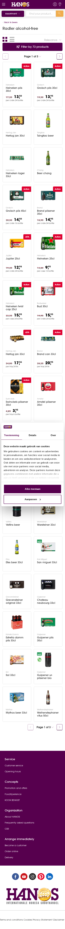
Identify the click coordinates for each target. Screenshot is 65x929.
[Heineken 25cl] (48, 243)
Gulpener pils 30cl (45, 639)
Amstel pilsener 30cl (46, 403)
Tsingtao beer (45, 135)
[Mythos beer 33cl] (16, 697)
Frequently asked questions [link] (19, 822)
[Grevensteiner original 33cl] (16, 584)
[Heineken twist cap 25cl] (16, 291)
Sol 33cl (10, 675)
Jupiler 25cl (13, 258)
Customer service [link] (14, 765)
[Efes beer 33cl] (16, 547)
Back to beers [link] (11, 22)
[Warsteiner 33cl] (48, 509)
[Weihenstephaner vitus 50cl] (48, 697)
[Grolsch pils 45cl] (16, 195)
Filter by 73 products (34, 47)
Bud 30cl (42, 306)
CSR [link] (7, 828)
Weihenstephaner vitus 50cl (48, 714)
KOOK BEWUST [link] (12, 800)
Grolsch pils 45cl (16, 210)
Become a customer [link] (16, 845)
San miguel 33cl (47, 562)
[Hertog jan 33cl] (16, 338)
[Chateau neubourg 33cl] (48, 584)
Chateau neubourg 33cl (46, 601)
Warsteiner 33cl (46, 524)
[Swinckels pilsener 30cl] (16, 386)
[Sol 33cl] (16, 659)
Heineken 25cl (45, 258)
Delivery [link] (9, 857)
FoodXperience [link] (13, 794)
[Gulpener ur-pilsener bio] (48, 659)
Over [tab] (53, 435)
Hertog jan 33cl (15, 354)
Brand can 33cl (46, 354)
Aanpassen (31, 499)
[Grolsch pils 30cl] (48, 72)
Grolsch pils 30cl (47, 87)
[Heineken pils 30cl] (16, 72)
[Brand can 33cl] (48, 338)
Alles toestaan (32, 489)
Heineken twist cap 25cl (14, 308)
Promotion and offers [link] (16, 788)
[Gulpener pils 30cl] (48, 622)
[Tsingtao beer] (48, 120)
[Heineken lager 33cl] (16, 158)
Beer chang (44, 173)
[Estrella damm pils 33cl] (16, 622)
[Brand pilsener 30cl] (48, 195)
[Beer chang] (48, 158)
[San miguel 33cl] (48, 547)
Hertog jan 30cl (15, 135)
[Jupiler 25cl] (16, 243)
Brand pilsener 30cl (46, 212)
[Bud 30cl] (48, 291)
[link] (26, 4)
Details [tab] (32, 435)
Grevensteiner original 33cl (14, 601)
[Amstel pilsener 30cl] (48, 386)
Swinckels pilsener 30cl (17, 403)
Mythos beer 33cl (16, 712)
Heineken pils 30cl (14, 89)
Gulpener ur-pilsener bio (44, 677)
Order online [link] (11, 851)
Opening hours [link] (13, 771)
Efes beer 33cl (14, 562)
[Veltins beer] (16, 509)
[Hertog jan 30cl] (16, 120)
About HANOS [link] (12, 816)
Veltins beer (13, 524)
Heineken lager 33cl (15, 175)
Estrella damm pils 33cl (15, 639)
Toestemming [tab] (11, 435)
